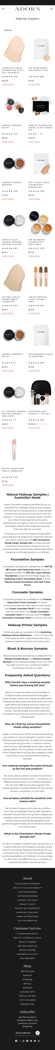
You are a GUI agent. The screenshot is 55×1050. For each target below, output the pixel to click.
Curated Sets (27, 992)
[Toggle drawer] (3, 9)
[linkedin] (27, 1040)
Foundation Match (27, 934)
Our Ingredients (27, 892)
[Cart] (51, 8)
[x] (20, 1041)
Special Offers (27, 996)
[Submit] (37, 1033)
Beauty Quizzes (27, 942)
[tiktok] (38, 1040)
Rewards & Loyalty (27, 954)
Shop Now (8, 84)
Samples (27, 988)
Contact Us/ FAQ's (28, 900)
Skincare (28, 979)
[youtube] (35, 1040)
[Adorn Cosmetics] (27, 9)
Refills (27, 983)
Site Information (27, 920)
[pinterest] (31, 1040)
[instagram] (23, 1040)
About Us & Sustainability (27, 888)
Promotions (27, 1004)
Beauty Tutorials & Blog (27, 938)
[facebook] (16, 1040)
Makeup (27, 975)
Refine (8, 30)
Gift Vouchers (27, 1000)
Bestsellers (27, 971)
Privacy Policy (27, 904)
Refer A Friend (27, 950)
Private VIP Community (27, 908)
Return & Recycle (27, 946)
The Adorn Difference (27, 884)
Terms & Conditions (27, 916)
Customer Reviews (27, 896)
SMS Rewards (27, 958)
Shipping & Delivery (27, 912)
